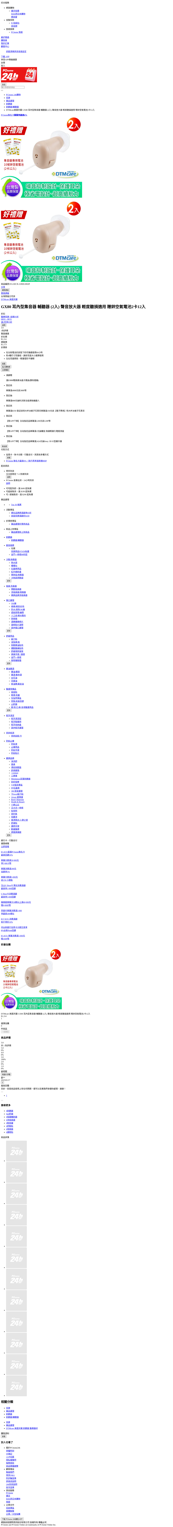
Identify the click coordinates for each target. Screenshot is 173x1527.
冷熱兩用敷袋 (17, 578)
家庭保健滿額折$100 (20, 516)
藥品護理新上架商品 (20, 532)
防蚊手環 (15, 750)
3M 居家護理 (17, 791)
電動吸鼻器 (16, 589)
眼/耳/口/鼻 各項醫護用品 (22, 707)
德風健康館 (16, 832)
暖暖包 (14, 566)
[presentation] (86, 158)
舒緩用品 (10, 636)
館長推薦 (10, 545)
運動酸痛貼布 (17, 648)
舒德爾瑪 (15, 770)
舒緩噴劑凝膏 (17, 651)
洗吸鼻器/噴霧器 (18, 592)
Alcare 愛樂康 (17, 797)
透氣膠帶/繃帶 (17, 612)
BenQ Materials (17, 800)
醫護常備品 (11, 689)
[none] (86, 982)
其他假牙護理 (17, 728)
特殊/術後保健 (17, 701)
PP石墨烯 (15, 788)
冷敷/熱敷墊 (11, 560)
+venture (14, 773)
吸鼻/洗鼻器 (11, 586)
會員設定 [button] (22, 51)
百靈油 (14, 681)
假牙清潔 (10, 716)
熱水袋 (14, 563)
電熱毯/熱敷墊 (17, 575)
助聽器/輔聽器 (17, 540)
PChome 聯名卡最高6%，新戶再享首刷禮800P (26, 461)
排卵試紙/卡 (16, 736)
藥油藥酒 (10, 669)
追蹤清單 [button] (10, 51)
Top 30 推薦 (16, 505)
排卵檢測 (10, 733)
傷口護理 (10, 600)
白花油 (14, 678)
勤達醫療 (15, 829)
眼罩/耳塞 (15, 695)
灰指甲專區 (16, 698)
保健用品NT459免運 (20, 551)
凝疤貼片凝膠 (17, 625)
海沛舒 (14, 761)
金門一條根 (16, 657)
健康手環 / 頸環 (18, 654)
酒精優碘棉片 (17, 622)
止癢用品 (15, 747)
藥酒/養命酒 (16, 675)
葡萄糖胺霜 (16, 660)
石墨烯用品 (16, 569)
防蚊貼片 (15, 753)
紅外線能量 (16, 572)
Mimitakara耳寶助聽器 (20, 779)
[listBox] (86, 1018)
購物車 (4, 40)
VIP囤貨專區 (17, 785)
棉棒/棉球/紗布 (17, 606)
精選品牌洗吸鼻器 (19, 595)
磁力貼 (14, 639)
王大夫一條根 (17, 808)
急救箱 (14, 619)
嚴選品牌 (10, 758)
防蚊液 (14, 744)
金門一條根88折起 (19, 554)
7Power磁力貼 (17, 794)
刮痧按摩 (15, 782)
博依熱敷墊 (16, 767)
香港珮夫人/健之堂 (19, 820)
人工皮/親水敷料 (18, 616)
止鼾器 (14, 704)
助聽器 (9, 537)
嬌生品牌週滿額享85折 (21, 513)
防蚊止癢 (10, 741)
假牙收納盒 (16, 725)
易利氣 (14, 814)
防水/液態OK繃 (18, 609)
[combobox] (86, 87)
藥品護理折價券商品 (20, 524)
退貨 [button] (16, 51)
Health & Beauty (18, 802)
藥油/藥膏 (15, 672)
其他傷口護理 (17, 628)
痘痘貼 (14, 692)
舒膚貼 (14, 823)
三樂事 (14, 776)
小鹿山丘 (15, 805)
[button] (86, 17)
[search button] (2, 90)
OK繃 (13, 603)
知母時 (14, 811)
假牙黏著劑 (16, 722)
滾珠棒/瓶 (15, 642)
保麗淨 (14, 817)
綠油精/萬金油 (17, 684)
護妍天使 (15, 826)
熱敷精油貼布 (17, 645)
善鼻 (13, 764)
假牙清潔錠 (16, 719)
